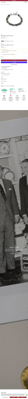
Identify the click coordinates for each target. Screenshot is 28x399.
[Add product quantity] (3, 58)
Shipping (6, 69)
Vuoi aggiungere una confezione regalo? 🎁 (8, 54)
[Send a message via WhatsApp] (27, 395)
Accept (14, 397)
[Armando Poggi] (3, 2)
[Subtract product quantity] (1, 58)
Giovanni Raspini (3, 36)
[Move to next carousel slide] (26, 106)
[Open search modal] (23, 2)
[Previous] (8, 0)
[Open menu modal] (26, 2)
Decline (22, 397)
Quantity (2, 56)
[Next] (19, 0)
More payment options (14, 64)
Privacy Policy (23, 395)
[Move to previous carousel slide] (25, 106)
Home (1, 4)
